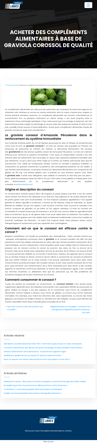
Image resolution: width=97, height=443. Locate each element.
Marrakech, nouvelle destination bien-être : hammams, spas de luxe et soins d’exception (43, 343)
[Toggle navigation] (88, 5)
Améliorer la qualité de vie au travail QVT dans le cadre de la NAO (32, 355)
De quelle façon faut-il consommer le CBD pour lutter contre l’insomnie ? (36, 385)
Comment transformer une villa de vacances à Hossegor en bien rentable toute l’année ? (43, 347)
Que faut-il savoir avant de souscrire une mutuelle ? (25, 308)
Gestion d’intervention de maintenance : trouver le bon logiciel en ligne (35, 351)
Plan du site (48, 441)
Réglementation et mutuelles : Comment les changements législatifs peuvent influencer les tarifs (70, 309)
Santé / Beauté (12, 85)
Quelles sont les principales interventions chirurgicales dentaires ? (33, 393)
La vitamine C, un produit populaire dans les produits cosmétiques (33, 389)
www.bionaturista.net (23, 184)
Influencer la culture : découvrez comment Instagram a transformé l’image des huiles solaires (45, 381)
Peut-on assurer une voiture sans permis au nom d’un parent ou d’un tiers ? (37, 359)
